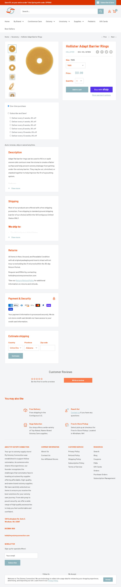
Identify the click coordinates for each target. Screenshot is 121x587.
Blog (95, 455)
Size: (70, 60)
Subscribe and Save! (18, 113)
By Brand (17, 21)
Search (96, 451)
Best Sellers (10, 29)
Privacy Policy (74, 451)
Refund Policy (74, 455)
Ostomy (49, 21)
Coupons (97, 459)
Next (113, 37)
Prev (105, 37)
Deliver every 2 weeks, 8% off (23, 118)
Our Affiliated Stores (49, 459)
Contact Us (45, 455)
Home (7, 21)
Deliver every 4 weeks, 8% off (23, 121)
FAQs (96, 463)
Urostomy (63, 21)
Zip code (44, 342)
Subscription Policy (76, 463)
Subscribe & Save (107, 2)
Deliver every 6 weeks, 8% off (23, 125)
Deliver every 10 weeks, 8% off (24, 132)
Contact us (75, 412)
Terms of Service (75, 467)
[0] (114, 11)
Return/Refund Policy (25, 280)
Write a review (78, 380)
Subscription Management (104, 478)
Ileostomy (15, 37)
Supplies (77, 21)
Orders (96, 470)
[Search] (101, 11)
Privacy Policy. (53, 581)
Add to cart (77, 89)
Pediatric (91, 21)
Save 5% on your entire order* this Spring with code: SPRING (28, 2)
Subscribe (12, 563)
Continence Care (35, 21)
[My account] (109, 11)
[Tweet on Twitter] (106, 52)
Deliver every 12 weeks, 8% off (24, 136)
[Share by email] (111, 52)
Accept (108, 580)
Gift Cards (103, 21)
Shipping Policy (74, 459)
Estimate (15, 356)
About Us (45, 451)
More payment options (101, 95)
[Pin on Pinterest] (102, 52)
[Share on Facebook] (97, 52)
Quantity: (70, 81)
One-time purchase (18, 106)
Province (28, 342)
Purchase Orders (100, 474)
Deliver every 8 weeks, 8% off (23, 128)
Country (11, 342)
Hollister (70, 52)
